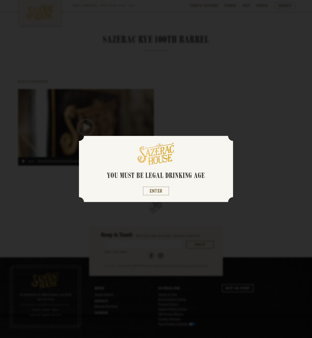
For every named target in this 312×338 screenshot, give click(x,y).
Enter (156, 191)
